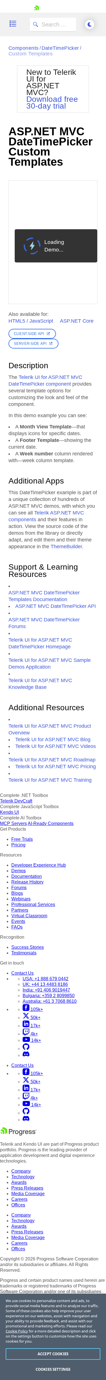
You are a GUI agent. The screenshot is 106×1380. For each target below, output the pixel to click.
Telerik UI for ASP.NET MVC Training (50, 780)
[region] (53, 1337)
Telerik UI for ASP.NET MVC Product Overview (49, 729)
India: (46, 990)
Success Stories (27, 947)
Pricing (18, 844)
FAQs (17, 927)
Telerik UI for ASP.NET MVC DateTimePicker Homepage (40, 643)
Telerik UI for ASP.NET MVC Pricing (55, 766)
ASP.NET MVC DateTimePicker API (55, 606)
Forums (19, 887)
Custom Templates (30, 54)
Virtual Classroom (29, 915)
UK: (45, 984)
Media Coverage (28, 1193)
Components (23, 48)
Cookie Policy (17, 1331)
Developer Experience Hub (38, 865)
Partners (19, 910)
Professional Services (33, 904)
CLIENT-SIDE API (29, 334)
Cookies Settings (53, 1369)
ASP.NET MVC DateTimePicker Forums (44, 623)
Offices (18, 1205)
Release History (27, 882)
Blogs (17, 893)
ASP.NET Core (77, 321)
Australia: (50, 1001)
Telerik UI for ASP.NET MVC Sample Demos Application (49, 663)
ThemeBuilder (66, 546)
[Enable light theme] (89, 24)
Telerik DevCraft (16, 801)
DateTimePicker (60, 48)
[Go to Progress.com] (18, 1134)
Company (21, 1171)
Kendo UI (9, 812)
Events (18, 921)
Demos (18, 870)
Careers (19, 1199)
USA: (45, 978)
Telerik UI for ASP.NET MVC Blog (52, 739)
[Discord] (26, 1055)
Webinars (21, 898)
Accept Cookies (53, 1353)
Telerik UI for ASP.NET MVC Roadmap (52, 760)
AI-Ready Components (50, 823)
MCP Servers (13, 823)
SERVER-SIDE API (30, 343)
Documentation (26, 876)
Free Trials (22, 839)
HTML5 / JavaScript (30, 321)
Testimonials (23, 952)
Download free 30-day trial (52, 102)
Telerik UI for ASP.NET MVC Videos (55, 746)
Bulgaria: (49, 995)
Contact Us (22, 973)
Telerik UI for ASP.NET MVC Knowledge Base (40, 684)
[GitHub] (26, 1048)
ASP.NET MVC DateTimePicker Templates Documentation (44, 596)
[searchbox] (53, 24)
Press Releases (27, 1188)
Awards (19, 1182)
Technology (22, 1176)
